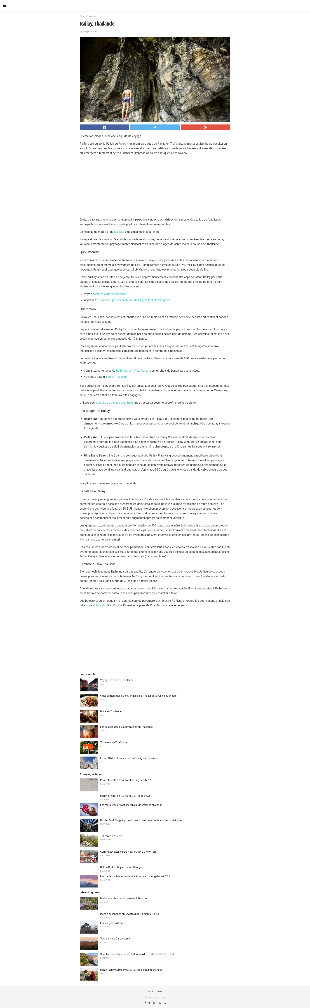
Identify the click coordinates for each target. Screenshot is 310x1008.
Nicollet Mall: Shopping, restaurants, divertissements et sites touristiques (141, 820)
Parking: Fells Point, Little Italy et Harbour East (125, 795)
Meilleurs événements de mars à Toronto (123, 898)
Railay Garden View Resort (132, 370)
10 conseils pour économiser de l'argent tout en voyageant (133, 300)
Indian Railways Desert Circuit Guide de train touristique (131, 969)
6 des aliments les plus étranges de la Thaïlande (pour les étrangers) (138, 695)
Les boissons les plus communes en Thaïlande (126, 726)
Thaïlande (91, 16)
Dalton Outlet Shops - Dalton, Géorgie (121, 867)
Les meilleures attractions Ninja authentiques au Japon (131, 804)
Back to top (155, 991)
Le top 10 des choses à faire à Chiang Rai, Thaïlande (129, 758)
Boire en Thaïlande (111, 711)
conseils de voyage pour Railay (115, 402)
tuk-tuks (119, 231)
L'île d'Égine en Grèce (112, 923)
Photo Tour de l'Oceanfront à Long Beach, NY (125, 780)
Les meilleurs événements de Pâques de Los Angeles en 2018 (135, 876)
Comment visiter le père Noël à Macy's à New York (128, 851)
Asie (82, 16)
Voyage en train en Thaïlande (116, 680)
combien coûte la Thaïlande (110, 294)
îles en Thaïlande (116, 376)
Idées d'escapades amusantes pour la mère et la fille (129, 913)
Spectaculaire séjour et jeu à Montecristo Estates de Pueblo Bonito (137, 954)
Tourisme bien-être (111, 836)
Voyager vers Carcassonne (115, 938)
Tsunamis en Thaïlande (113, 742)
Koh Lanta (99, 605)
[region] (155, 187)
